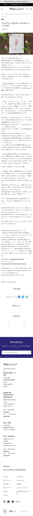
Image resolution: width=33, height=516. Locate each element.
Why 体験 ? (6, 484)
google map (6, 416)
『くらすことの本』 (7, 83)
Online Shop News (9, 14)
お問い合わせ (20, 480)
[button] (2, 9)
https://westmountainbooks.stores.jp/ (13, 263)
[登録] (29, 352)
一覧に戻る (16, 289)
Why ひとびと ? (7, 480)
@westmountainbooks (16, 259)
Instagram (6, 412)
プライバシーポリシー (22, 487)
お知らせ (5, 495)
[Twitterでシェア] (23, 297)
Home (3, 14)
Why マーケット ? (27, 511)
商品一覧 (5, 476)
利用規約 (19, 484)
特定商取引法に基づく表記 (23, 492)
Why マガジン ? (7, 487)
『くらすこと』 (25, 88)
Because (5, 491)
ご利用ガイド (20, 476)
